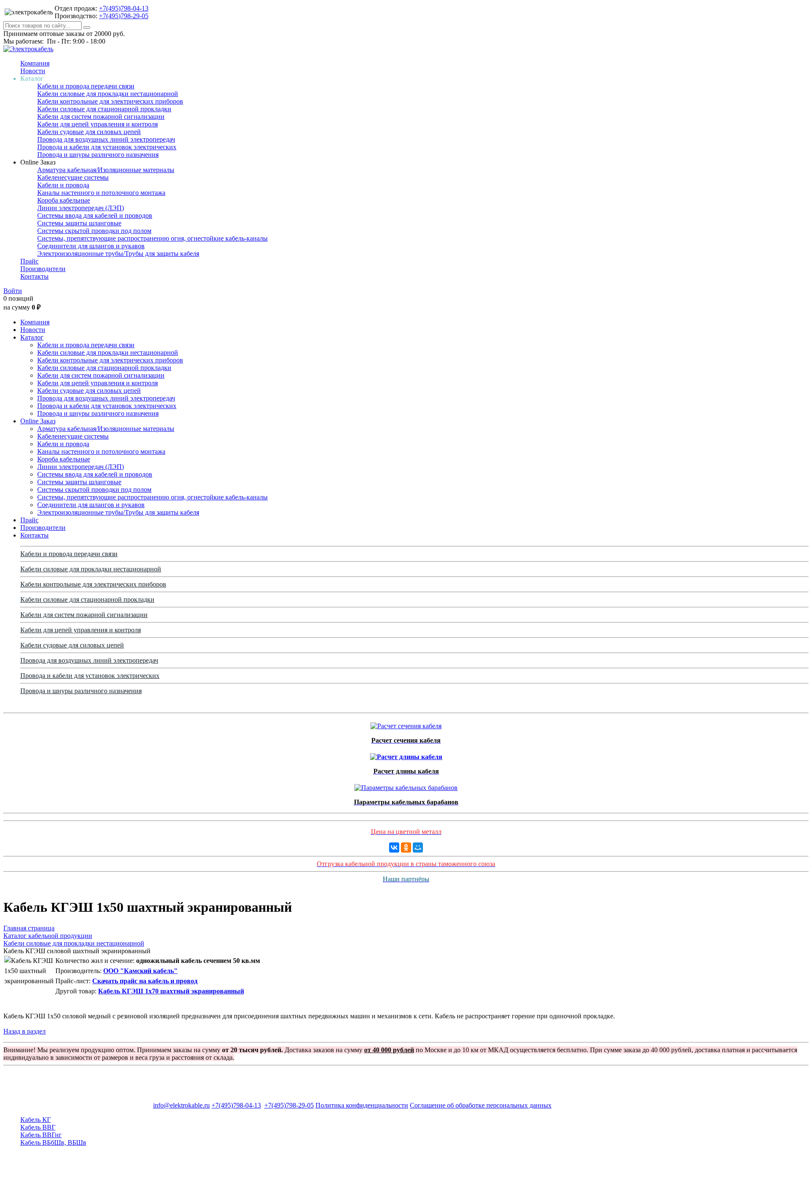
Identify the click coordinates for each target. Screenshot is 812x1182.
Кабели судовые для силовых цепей (89, 131)
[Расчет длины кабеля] (406, 754)
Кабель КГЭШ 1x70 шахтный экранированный (171, 991)
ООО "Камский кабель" (140, 970)
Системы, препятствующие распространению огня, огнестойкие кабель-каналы (152, 238)
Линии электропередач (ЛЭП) (80, 207)
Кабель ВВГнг (41, 1134)
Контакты (34, 276)
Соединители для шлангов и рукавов (91, 246)
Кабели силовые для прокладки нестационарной (107, 93)
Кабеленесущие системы (73, 177)
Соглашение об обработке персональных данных (480, 1105)
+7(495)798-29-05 (123, 15)
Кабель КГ (35, 1119)
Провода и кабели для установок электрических (106, 147)
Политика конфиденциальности (361, 1105)
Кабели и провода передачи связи (85, 86)
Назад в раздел (24, 1031)
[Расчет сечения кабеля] (406, 723)
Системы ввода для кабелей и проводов (94, 215)
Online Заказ (37, 421)
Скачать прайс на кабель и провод (145, 981)
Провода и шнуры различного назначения (98, 154)
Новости (32, 70)
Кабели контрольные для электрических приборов (110, 101)
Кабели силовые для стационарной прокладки (104, 108)
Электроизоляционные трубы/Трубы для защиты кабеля (118, 253)
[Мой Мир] (418, 847)
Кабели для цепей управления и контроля (97, 124)
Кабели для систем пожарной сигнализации (101, 116)
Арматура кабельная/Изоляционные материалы (105, 169)
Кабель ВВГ (37, 1127)
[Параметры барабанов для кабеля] (406, 785)
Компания (34, 63)
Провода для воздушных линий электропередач (106, 139)
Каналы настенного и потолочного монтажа (101, 192)
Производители (43, 268)
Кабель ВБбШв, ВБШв (53, 1142)
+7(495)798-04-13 (123, 8)
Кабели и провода (63, 185)
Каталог (32, 337)
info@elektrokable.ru (181, 1105)
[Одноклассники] (406, 847)
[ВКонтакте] (394, 847)
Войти (12, 290)
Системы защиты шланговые (79, 223)
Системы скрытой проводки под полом (94, 230)
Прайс (29, 261)
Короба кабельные (63, 200)
